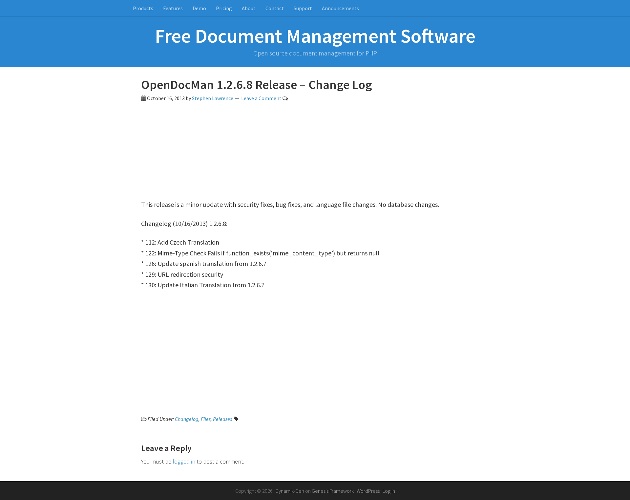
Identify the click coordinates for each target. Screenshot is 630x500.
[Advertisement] (315, 153)
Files (206, 419)
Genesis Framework (333, 491)
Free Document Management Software (315, 35)
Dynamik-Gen (290, 491)
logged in (184, 461)
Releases (222, 419)
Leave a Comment (261, 98)
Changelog (187, 419)
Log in (389, 491)
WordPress (368, 491)
